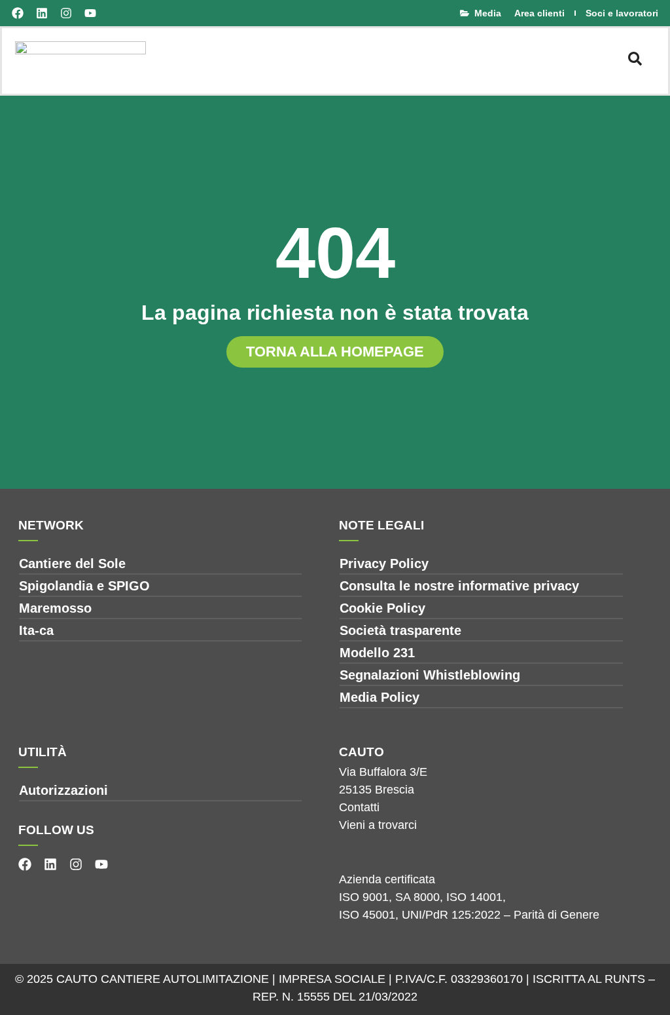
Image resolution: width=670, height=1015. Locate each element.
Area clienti (539, 13)
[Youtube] (90, 13)
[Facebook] (18, 13)
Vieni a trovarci (378, 825)
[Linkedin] (42, 13)
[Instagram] (66, 13)
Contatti (359, 807)
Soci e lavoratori (622, 13)
